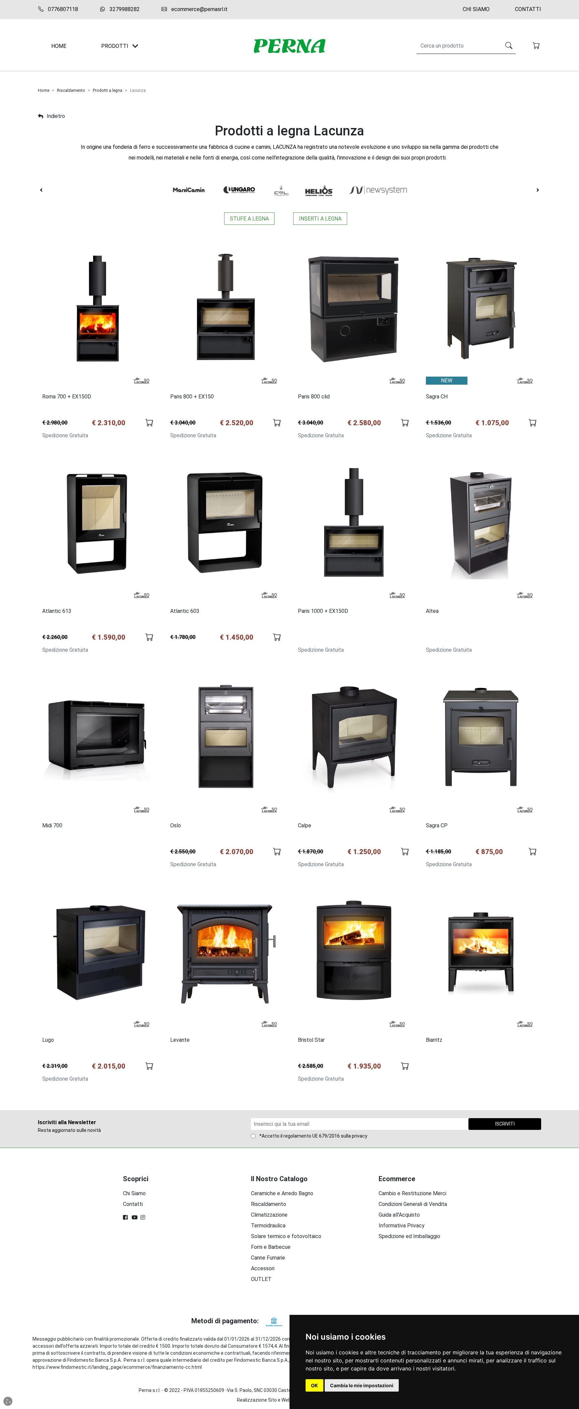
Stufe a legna (249, 218)
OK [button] (314, 1385)
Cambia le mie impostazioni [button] (361, 1385)
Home (43, 90)
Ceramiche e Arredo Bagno (282, 1193)
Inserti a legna (320, 218)
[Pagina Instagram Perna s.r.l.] (143, 1217)
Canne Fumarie (268, 1258)
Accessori (262, 1268)
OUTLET (261, 1279)
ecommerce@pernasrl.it (199, 9)
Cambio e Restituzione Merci (412, 1193)
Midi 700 (52, 825)
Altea (432, 611)
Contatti (528, 9)
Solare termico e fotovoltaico (286, 1236)
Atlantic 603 (184, 611)
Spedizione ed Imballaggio (409, 1236)
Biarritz (434, 1040)
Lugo (48, 1040)
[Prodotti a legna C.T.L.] (281, 190)
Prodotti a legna (107, 90)
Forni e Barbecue (271, 1247)
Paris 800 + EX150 (192, 396)
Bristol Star (311, 1040)
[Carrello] (537, 46)
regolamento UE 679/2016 (311, 1136)
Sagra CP (437, 825)
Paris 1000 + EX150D (323, 611)
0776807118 (62, 9)
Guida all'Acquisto (399, 1215)
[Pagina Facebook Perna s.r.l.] (126, 1217)
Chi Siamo (476, 9)
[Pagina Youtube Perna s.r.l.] (135, 1217)
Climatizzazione (269, 1215)
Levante (180, 1040)
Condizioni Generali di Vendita (413, 1204)
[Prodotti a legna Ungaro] (240, 190)
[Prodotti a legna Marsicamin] (189, 190)
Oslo (175, 825)
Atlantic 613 (56, 611)
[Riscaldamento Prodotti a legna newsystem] (378, 190)
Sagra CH (437, 396)
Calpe (304, 825)
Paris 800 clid (314, 396)
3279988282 (124, 9)
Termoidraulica (268, 1225)
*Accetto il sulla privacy (313, 1136)
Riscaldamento (71, 90)
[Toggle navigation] (135, 46)
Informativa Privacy (402, 1225)
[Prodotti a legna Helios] (319, 190)
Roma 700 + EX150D (66, 396)
